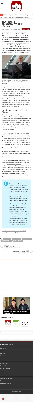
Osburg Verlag (17, 238)
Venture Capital (27, 238)
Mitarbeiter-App (4, 363)
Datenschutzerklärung (5, 383)
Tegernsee (2, 350)
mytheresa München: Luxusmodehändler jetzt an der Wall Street (12, 247)
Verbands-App (3, 365)
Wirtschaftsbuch (18, 240)
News (19, 29)
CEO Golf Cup (3, 371)
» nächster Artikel (25, 29)
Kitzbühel (2, 353)
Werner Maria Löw (6, 240)
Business (5, 17)
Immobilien (3, 348)
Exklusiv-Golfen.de (5, 368)
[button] (3, 399)
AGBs (1, 386)
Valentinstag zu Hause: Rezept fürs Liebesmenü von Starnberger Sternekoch (21, 252)
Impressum (3, 380)
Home (1, 17)
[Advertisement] (16, 277)
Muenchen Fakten (4, 356)
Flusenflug (7, 238)
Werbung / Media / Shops (6, 378)
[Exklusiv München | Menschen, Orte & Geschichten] (16, 6)
